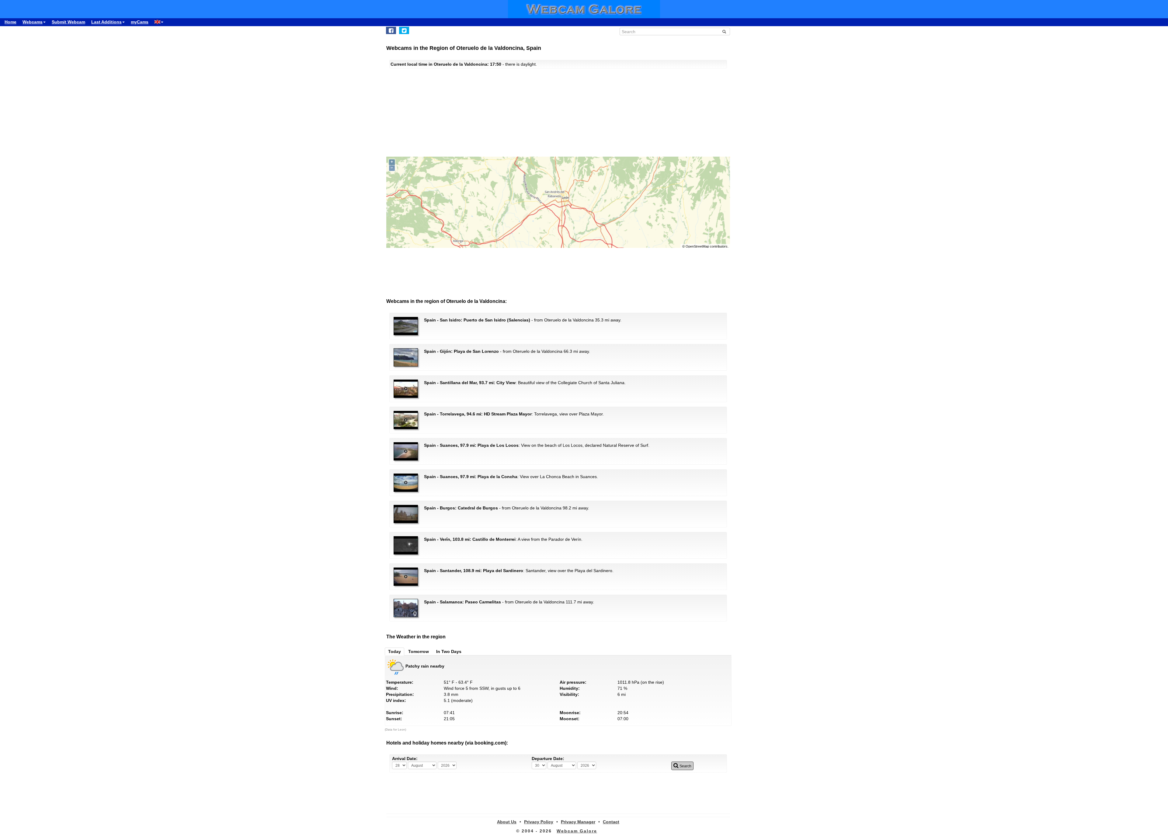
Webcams (33, 21)
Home (10, 21)
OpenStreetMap (697, 246)
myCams (139, 21)
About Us (506, 821)
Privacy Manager (578, 821)
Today (394, 651)
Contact (611, 821)
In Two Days (448, 651)
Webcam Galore (577, 830)
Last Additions (106, 21)
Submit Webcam (68, 21)
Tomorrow (418, 651)
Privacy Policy (538, 821)
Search (685, 766)
